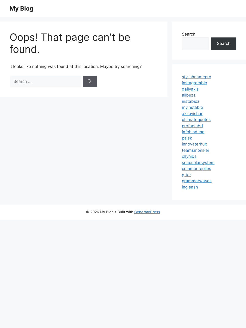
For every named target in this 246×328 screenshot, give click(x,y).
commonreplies (196, 168)
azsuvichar (192, 113)
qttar (186, 174)
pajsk (187, 138)
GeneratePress (147, 212)
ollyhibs (189, 156)
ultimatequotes (196, 119)
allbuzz (189, 95)
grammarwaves (197, 180)
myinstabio (192, 107)
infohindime (193, 131)
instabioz (190, 101)
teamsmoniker (195, 150)
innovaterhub (194, 144)
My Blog (21, 8)
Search (188, 34)
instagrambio (194, 82)
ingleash (190, 187)
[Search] (90, 81)
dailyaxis (190, 89)
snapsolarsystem (198, 162)
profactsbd (192, 125)
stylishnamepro (196, 76)
